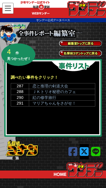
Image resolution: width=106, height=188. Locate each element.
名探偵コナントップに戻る (80, 53)
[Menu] (8, 8)
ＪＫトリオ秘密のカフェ (54, 91)
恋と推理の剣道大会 (50, 86)
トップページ (78, 169)
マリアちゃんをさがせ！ (54, 103)
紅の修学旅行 (44, 97)
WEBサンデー (86, 8)
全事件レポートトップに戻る (80, 43)
